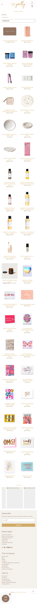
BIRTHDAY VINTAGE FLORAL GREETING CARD (9, 380)
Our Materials (5, 564)
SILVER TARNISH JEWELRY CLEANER (10, 64)
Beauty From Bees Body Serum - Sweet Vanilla (27, 208)
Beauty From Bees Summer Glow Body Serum (9, 184)
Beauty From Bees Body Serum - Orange (10, 232)
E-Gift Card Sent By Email (10, 40)
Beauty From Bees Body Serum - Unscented (27, 232)
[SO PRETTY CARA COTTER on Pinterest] (6, 547)
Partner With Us (6, 584)
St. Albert (4, 577)
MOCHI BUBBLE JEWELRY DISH (27, 135)
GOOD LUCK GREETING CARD (27, 452)
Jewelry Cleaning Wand (10, 87)
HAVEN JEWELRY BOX (27, 87)
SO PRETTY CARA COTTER (20, 592)
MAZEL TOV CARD (27, 476)
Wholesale (5, 566)
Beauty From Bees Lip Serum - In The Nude (10, 257)
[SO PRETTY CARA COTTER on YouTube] (4, 547)
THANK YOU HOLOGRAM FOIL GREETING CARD (9, 428)
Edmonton (5, 576)
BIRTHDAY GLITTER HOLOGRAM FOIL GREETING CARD (9, 355)
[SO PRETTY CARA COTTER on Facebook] (2, 547)
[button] (5, 598)
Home (16, 11)
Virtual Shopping (6, 581)
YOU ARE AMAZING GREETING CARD (27, 380)
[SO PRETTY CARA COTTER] (18, 4)
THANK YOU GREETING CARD (27, 404)
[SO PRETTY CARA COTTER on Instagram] (8, 547)
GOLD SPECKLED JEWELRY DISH (27, 110)
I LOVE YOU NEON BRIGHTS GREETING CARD (9, 305)
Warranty (4, 544)
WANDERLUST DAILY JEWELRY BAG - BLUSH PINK (9, 110)
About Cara (5, 556)
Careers (4, 561)
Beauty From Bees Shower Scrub (9, 208)
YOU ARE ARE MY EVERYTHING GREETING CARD (27, 330)
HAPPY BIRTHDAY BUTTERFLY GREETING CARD (27, 354)
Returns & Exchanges (7, 536)
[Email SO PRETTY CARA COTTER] (10, 547)
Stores (3, 559)
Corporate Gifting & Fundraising (10, 562)
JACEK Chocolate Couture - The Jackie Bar (27, 159)
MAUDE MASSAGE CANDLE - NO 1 (9, 281)
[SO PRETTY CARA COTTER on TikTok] (11, 547)
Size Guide (5, 541)
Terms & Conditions (7, 569)
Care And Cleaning (7, 542)
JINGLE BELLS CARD (9, 476)
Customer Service (6, 534)
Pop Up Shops (5, 579)
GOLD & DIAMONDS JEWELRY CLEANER (27, 64)
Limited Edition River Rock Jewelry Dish (9, 135)
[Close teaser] (10, 594)
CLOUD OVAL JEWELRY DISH (10, 159)
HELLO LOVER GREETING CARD (9, 329)
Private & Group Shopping (9, 582)
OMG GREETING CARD (10, 451)
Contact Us (5, 539)
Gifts (21, 11)
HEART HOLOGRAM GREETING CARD (27, 281)
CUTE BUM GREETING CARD (27, 304)
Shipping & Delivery (7, 538)
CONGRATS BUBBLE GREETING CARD (9, 404)
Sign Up (18, 525)
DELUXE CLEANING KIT (27, 40)
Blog (3, 558)
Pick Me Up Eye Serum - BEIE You (27, 257)
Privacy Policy (5, 567)
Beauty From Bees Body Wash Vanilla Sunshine (27, 183)
